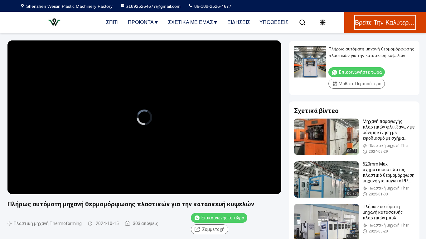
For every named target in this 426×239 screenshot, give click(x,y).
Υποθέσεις (273, 22)
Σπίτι (112, 22)
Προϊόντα (141, 22)
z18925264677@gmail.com (153, 6)
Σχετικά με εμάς (190, 22)
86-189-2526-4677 (212, 6)
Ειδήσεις (238, 22)
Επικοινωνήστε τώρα (222, 217)
